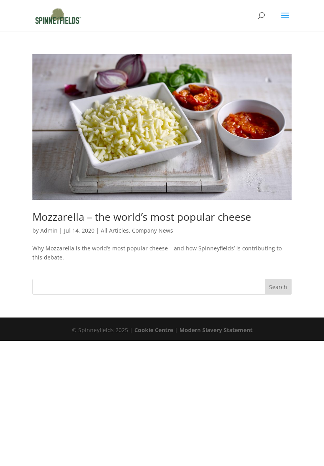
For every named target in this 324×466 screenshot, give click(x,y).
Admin (49, 230)
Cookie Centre (153, 330)
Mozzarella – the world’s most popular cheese (141, 217)
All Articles (115, 230)
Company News (152, 230)
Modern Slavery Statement (215, 330)
